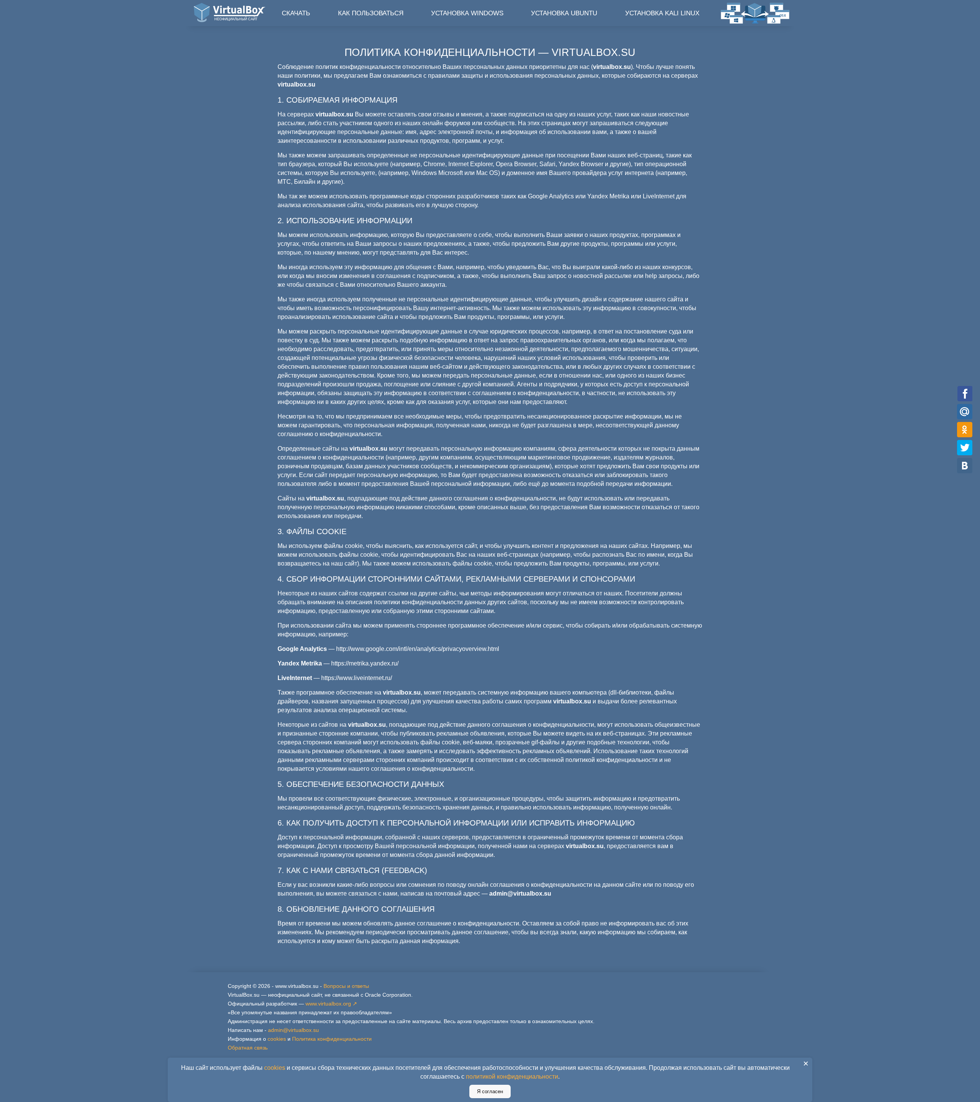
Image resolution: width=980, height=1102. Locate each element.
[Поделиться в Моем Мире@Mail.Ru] (965, 411)
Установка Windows (467, 13)
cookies (277, 1039)
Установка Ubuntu (564, 13)
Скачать (296, 13)
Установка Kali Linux (662, 13)
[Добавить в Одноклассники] (965, 429)
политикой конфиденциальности (512, 1076)
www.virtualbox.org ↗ (331, 1004)
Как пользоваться (370, 13)
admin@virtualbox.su (293, 1030)
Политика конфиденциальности (332, 1039)
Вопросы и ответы (346, 986)
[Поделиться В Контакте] (965, 465)
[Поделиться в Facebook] (965, 393)
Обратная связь (248, 1048)
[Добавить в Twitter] (965, 447)
